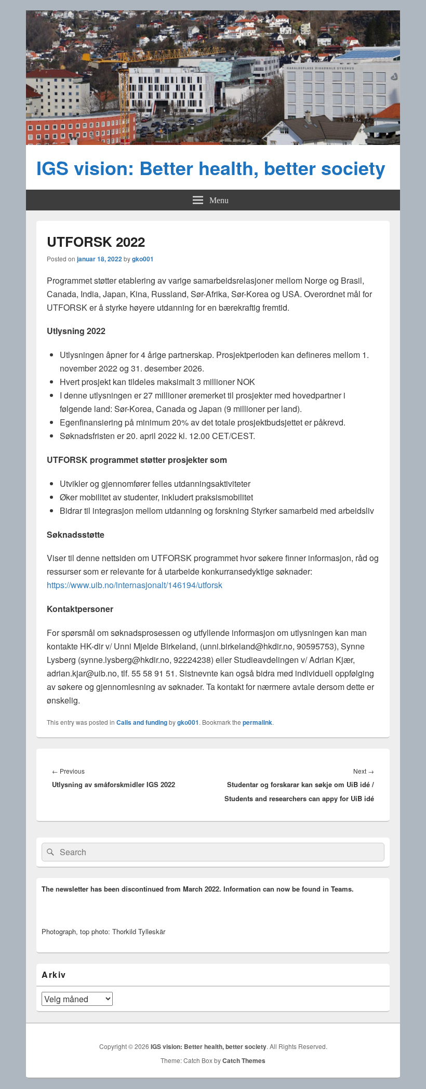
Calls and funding (141, 722)
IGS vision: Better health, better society (210, 167)
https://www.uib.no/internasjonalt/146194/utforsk (134, 585)
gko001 (143, 258)
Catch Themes (243, 1060)
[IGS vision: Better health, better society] (213, 142)
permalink (257, 722)
